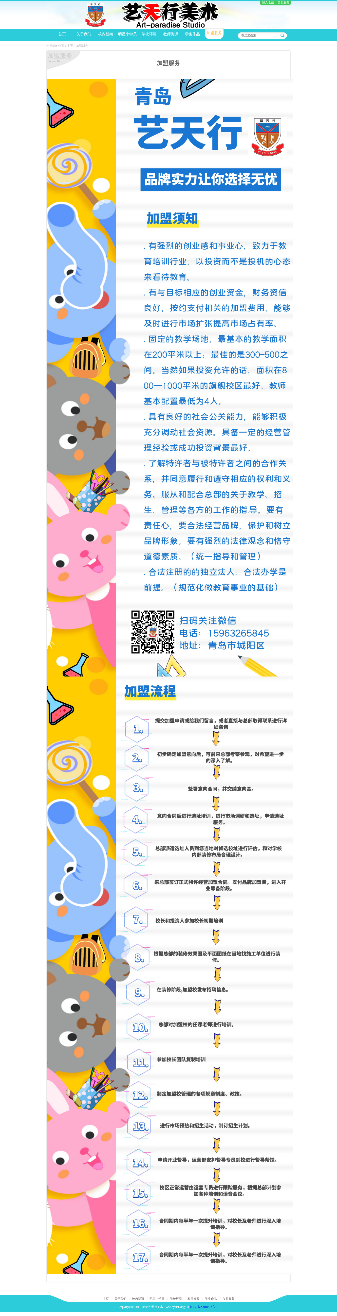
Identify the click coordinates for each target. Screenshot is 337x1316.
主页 (70, 45)
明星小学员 (157, 1298)
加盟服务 (283, 2)
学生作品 (211, 1298)
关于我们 (120, 1298)
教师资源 (193, 1298)
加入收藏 (268, 2)
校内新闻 (138, 1298)
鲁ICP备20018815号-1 (204, 1307)
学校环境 (176, 1298)
